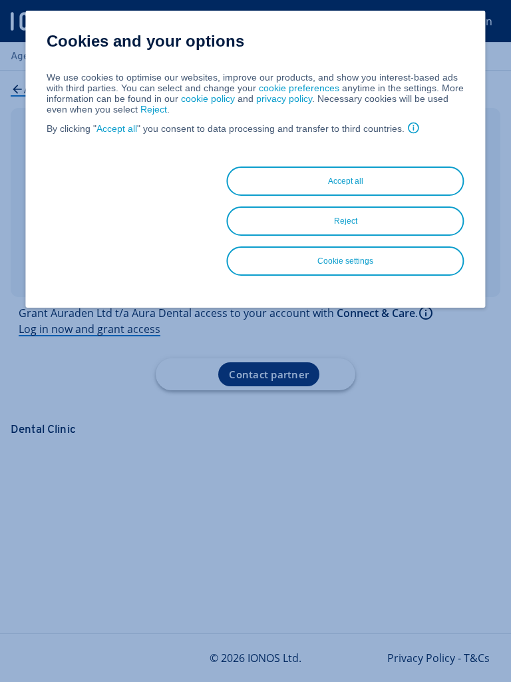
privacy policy (284, 98)
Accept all (116, 128)
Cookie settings (345, 261)
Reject (153, 109)
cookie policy (208, 98)
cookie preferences (299, 88)
